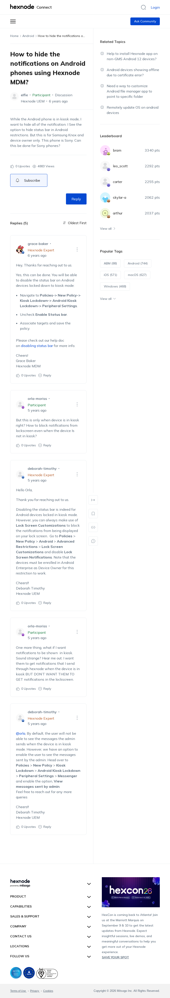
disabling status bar (37, 345)
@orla (20, 733)
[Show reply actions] (77, 249)
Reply (76, 199)
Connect (44, 7)
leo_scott (120, 166)
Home (14, 36)
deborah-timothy (42, 468)
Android (28, 36)
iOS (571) (110, 275)
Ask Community (145, 21)
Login (155, 7)
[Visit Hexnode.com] (22, 6)
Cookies (48, 990)
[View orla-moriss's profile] (20, 404)
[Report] (93, 541)
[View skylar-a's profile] (105, 197)
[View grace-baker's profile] (20, 249)
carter (117, 181)
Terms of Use (18, 990)
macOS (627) (137, 275)
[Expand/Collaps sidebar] (93, 500)
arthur (117, 213)
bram (117, 150)
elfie (24, 95)
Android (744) (138, 263)
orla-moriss (37, 398)
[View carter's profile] (105, 182)
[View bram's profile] (105, 150)
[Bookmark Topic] (93, 513)
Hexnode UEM (32, 101)
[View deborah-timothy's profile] (20, 474)
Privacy (35, 990)
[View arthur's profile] (105, 213)
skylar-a (119, 197)
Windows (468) (115, 286)
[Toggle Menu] (13, 21)
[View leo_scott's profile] (105, 166)
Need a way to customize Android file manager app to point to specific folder (129, 91)
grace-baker (38, 243)
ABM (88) (110, 263)
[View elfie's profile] (14, 96)
